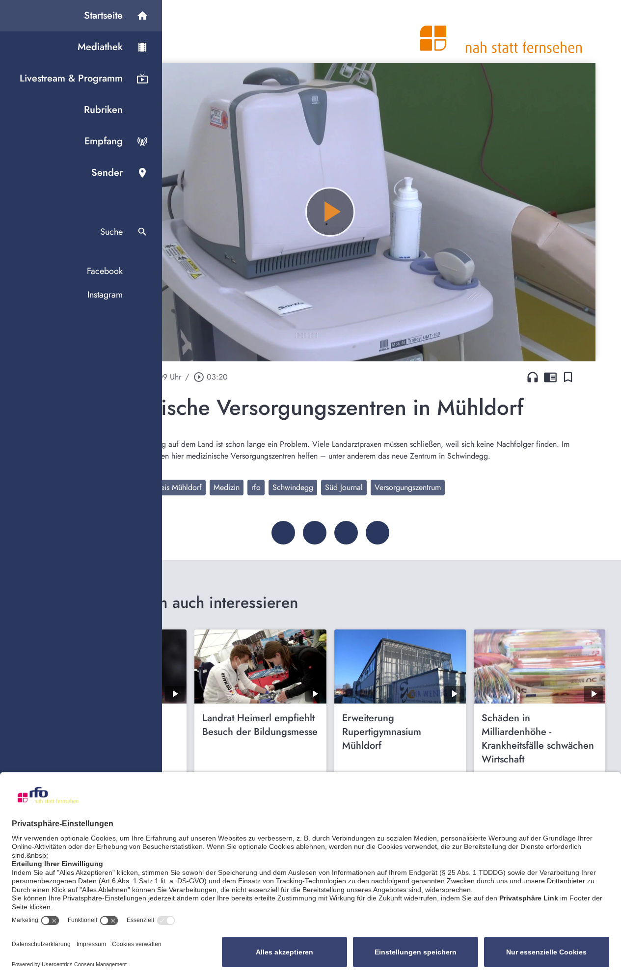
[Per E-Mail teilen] (377, 532)
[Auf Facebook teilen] (283, 532)
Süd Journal (344, 487)
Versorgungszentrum (408, 487)
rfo (256, 487)
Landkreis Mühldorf (170, 487)
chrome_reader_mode (550, 377)
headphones (533, 377)
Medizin (227, 487)
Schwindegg (292, 487)
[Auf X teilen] (314, 532)
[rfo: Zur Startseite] (501, 31)
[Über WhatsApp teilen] (346, 532)
